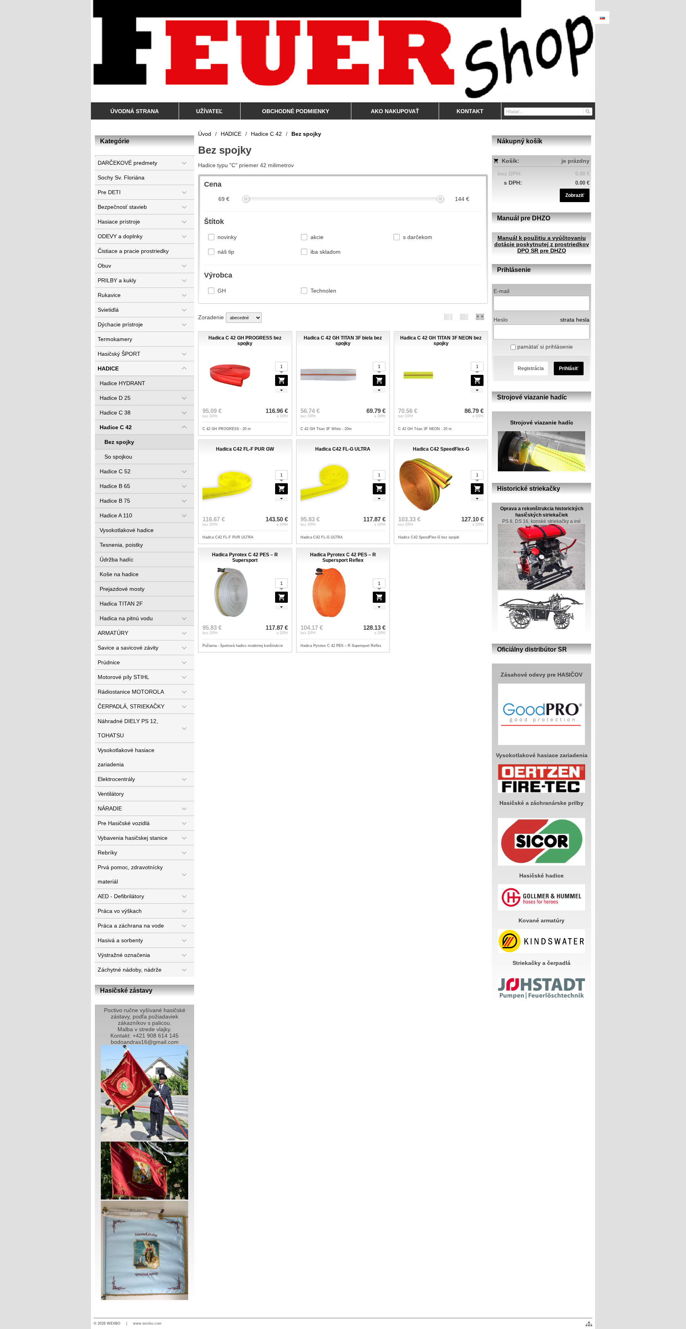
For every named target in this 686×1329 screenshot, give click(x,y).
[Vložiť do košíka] (281, 380)
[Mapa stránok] (589, 1323)
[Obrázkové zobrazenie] (480, 316)
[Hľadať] (587, 111)
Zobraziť (574, 195)
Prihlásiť (568, 368)
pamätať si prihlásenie (544, 346)
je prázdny (575, 161)
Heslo (500, 319)
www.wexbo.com (147, 1323)
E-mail (501, 291)
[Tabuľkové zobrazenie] (464, 316)
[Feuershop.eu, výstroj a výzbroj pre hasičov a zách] (343, 51)
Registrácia (531, 368)
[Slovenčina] (602, 17)
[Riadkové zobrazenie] (448, 316)
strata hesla (575, 319)
